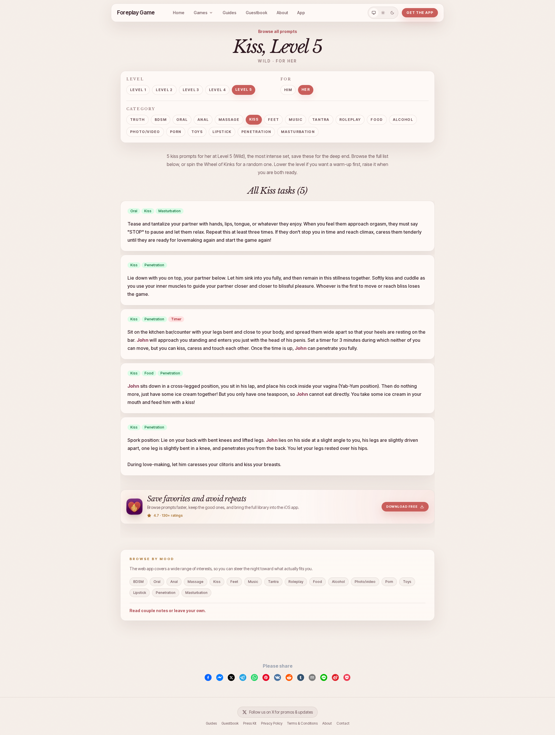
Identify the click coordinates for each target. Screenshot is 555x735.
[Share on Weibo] (335, 677)
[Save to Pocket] (346, 677)
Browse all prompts (277, 31)
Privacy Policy (271, 723)
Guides (229, 12)
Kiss (253, 119)
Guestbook (256, 12)
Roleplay (350, 119)
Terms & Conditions (302, 723)
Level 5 (243, 89)
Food (377, 119)
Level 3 (191, 90)
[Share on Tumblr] (300, 677)
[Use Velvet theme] (392, 12)
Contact (342, 723)
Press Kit (249, 723)
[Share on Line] (323, 677)
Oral (182, 119)
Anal (203, 119)
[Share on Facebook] (208, 677)
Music (295, 119)
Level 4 (217, 90)
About (282, 12)
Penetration (256, 132)
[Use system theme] (373, 12)
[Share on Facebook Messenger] (219, 677)
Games (201, 12)
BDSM (160, 119)
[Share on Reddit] (289, 677)
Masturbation (298, 132)
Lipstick (222, 132)
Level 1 (138, 90)
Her (305, 89)
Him (288, 90)
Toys (197, 132)
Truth (137, 119)
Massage (229, 119)
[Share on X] (231, 677)
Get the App (419, 12)
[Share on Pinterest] (265, 677)
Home (178, 12)
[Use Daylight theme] (383, 12)
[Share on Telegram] (242, 677)
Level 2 (164, 90)
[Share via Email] (312, 677)
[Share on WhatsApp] (254, 677)
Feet (273, 119)
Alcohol (403, 119)
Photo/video (145, 132)
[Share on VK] (277, 677)
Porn (176, 132)
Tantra (321, 119)
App (301, 12)
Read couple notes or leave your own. (168, 610)
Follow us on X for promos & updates (281, 712)
